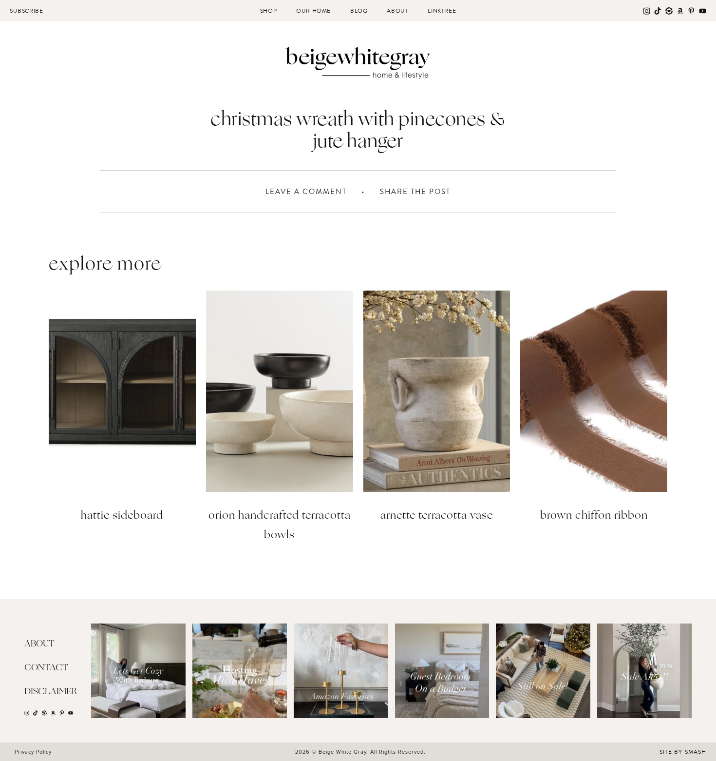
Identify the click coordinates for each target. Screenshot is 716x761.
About (397, 10)
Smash (695, 751)
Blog (358, 10)
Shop (268, 10)
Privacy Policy (33, 752)
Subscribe (26, 10)
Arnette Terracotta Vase (436, 516)
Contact (46, 668)
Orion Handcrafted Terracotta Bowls (279, 526)
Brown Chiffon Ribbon (594, 516)
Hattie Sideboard (122, 516)
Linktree (442, 10)
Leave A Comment (306, 191)
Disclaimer (50, 692)
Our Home (313, 10)
